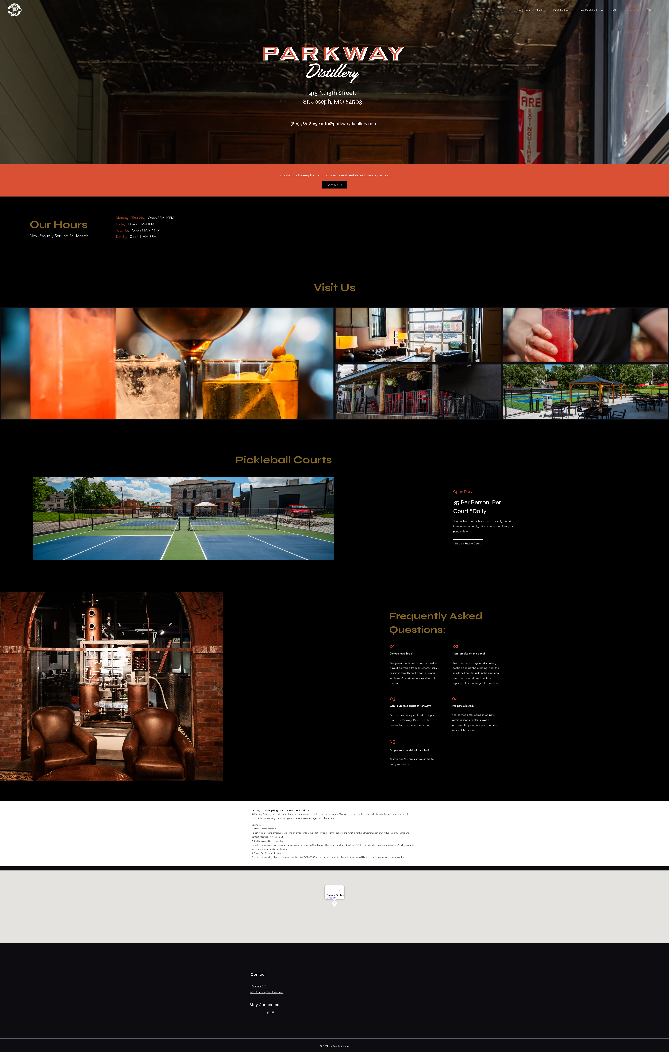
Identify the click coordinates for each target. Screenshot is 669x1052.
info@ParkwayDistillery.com (266, 992)
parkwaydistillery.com (316, 832)
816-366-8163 (258, 986)
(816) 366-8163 (304, 123)
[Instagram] (273, 1013)
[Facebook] (268, 1013)
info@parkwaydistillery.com (349, 123)
